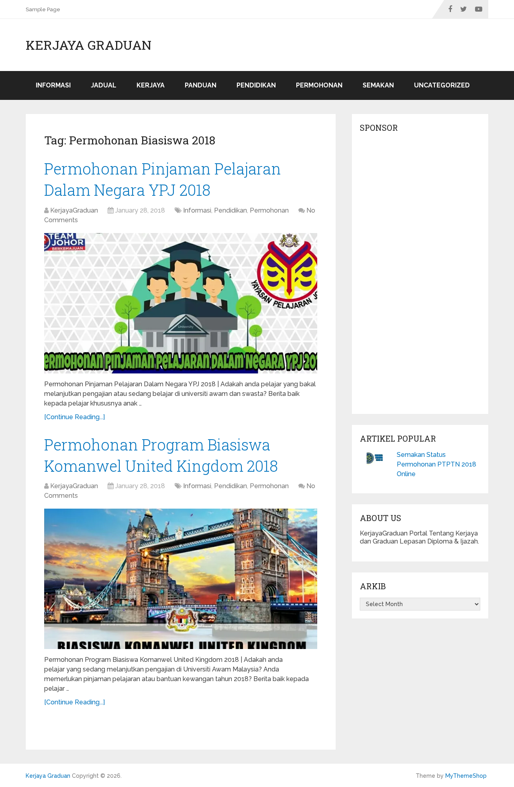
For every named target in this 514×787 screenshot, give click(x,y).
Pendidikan (256, 85)
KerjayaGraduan (74, 210)
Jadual (103, 85)
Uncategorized (442, 85)
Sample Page (43, 9)
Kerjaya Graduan (88, 45)
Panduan (200, 85)
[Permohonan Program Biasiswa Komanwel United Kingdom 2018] (180, 579)
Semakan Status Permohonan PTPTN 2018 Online (436, 464)
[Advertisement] (420, 275)
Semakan (378, 85)
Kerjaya (151, 85)
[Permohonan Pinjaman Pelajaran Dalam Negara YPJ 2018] (180, 303)
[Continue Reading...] (74, 417)
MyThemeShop (466, 776)
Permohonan (319, 85)
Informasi (53, 85)
